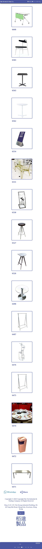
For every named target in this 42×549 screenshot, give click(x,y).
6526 (14, 273)
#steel (15, 547)
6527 (14, 243)
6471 (14, 487)
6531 (14, 182)
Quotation (35, 1)
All (25, 547)
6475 (14, 395)
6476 (14, 365)
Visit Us (21, 513)
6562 (14, 121)
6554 (14, 151)
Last (28, 547)
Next (31, 547)
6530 (14, 212)
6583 (14, 60)
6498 (14, 304)
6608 (14, 29)
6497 (14, 334)
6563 (14, 90)
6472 (14, 456)
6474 (14, 426)
